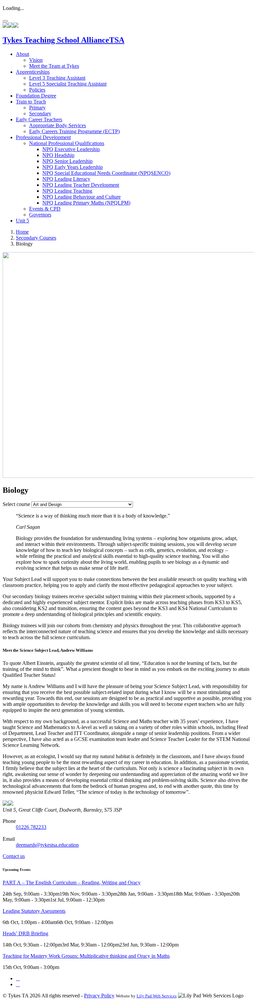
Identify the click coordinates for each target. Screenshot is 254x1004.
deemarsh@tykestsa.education (47, 845)
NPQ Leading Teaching (67, 191)
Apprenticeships (33, 72)
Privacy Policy (99, 995)
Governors (40, 214)
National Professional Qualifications (66, 143)
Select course (16, 504)
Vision (36, 60)
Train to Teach (31, 101)
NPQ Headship (58, 155)
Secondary (40, 113)
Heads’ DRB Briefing (25, 933)
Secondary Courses (36, 238)
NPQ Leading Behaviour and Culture (81, 197)
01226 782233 (31, 827)
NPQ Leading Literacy (66, 179)
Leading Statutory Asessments (34, 911)
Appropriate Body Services (57, 125)
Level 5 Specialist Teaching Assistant (67, 84)
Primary (37, 107)
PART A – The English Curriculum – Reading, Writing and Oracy (72, 882)
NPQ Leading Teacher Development (80, 185)
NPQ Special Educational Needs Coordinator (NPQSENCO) (106, 173)
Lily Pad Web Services (157, 995)
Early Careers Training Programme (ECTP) (74, 131)
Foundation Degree (36, 95)
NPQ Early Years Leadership (72, 167)
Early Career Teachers (39, 119)
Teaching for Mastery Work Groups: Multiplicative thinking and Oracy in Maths (86, 956)
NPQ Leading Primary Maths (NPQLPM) (86, 203)
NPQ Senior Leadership (67, 161)
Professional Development (43, 137)
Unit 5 (22, 220)
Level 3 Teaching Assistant (57, 78)
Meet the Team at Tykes (54, 66)
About (22, 54)
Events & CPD (45, 209)
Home (22, 232)
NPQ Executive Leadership (71, 149)
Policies (37, 90)
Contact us (14, 856)
